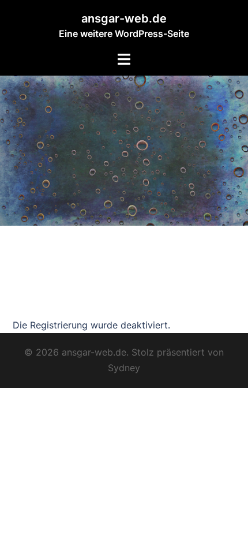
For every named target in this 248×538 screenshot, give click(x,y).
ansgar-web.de (124, 18)
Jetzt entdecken (62, 303)
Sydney (124, 367)
